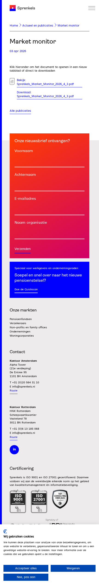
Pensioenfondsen (21, 319)
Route (13, 390)
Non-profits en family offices (28, 327)
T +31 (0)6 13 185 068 (24, 428)
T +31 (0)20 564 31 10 (24, 382)
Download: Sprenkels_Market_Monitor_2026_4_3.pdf (45, 94)
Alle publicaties (20, 110)
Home (14, 25)
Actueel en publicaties (37, 25)
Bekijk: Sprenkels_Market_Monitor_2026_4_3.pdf (45, 82)
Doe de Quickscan (26, 289)
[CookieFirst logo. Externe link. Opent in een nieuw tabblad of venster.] (5, 531)
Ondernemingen (20, 331)
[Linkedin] (14, 449)
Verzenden (23, 249)
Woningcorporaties (22, 335)
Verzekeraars (18, 323)
